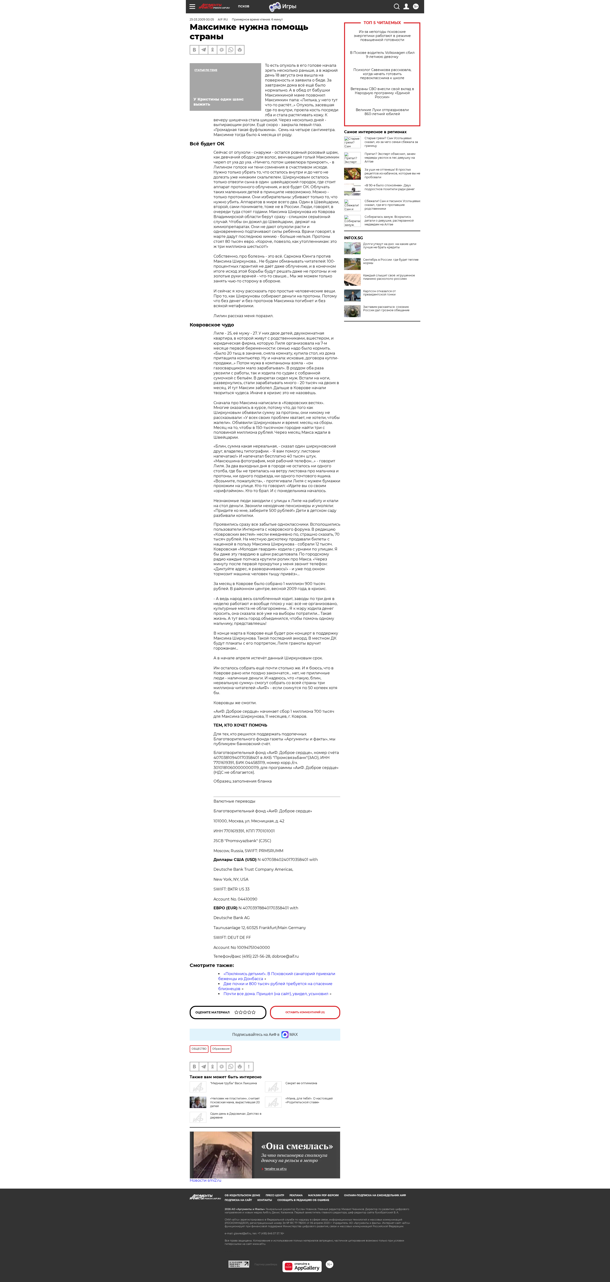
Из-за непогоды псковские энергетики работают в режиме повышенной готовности (382, 36)
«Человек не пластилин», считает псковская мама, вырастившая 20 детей (235, 1102)
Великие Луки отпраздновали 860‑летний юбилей (382, 112)
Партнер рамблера (265, 1264)
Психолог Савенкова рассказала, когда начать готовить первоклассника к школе (382, 74)
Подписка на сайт (238, 1200)
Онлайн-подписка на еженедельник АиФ (375, 1195)
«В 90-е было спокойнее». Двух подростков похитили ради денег (390, 187)
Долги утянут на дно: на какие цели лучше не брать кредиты (389, 245)
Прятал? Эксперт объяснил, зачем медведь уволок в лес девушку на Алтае (390, 157)
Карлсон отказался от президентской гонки (379, 293)
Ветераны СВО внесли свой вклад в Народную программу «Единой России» (382, 93)
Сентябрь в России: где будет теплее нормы (390, 261)
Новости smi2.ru (205, 1180)
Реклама (296, 1195)
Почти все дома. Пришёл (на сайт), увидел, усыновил (276, 994)
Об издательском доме (242, 1195)
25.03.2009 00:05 (202, 19)
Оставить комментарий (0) (305, 1012)
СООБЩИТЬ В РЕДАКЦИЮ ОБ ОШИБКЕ (303, 1200)
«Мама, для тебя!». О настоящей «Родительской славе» (309, 1100)
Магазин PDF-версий (323, 1195)
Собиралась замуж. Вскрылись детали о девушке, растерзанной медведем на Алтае (389, 220)
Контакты (264, 1200)
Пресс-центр (275, 1195)
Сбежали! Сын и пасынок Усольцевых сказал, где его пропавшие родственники (392, 204)
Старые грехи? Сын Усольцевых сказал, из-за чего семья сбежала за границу (391, 142)
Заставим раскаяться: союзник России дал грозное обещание (386, 308)
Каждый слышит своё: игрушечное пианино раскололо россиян (389, 277)
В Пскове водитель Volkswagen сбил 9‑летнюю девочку (382, 55)
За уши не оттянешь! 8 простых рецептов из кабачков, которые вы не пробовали (392, 173)
